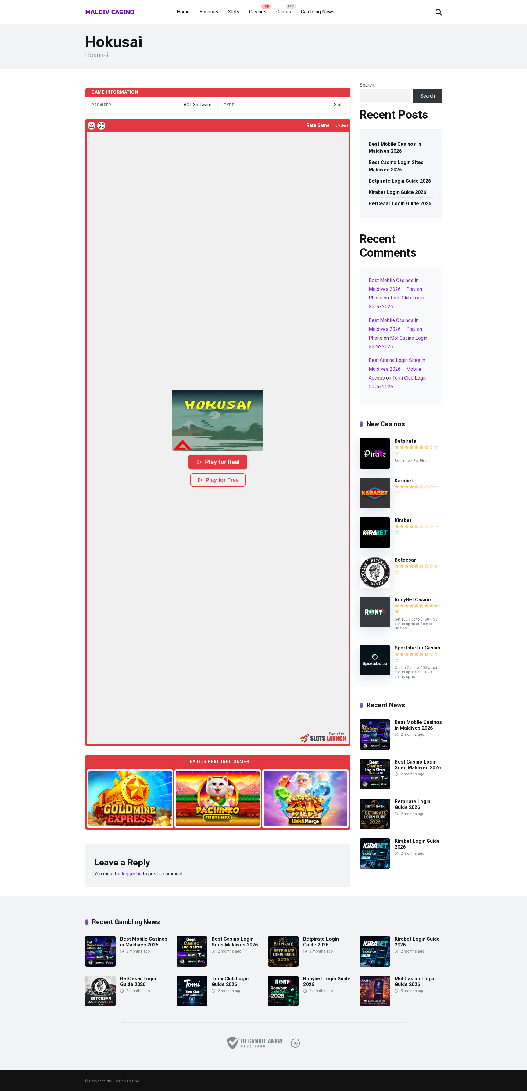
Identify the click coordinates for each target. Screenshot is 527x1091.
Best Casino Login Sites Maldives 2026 (396, 165)
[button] (218, 420)
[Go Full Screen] (101, 126)
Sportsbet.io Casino (417, 648)
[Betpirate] (375, 467)
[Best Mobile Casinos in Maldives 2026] (375, 748)
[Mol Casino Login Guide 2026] (375, 1004)
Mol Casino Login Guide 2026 (414, 981)
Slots (233, 12)
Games (283, 12)
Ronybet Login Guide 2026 (326, 981)
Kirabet (403, 520)
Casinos (258, 12)
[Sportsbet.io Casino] (375, 674)
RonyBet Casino (413, 600)
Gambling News (318, 12)
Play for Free (222, 480)
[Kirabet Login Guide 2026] (375, 867)
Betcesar (405, 560)
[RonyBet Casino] (375, 625)
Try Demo (130, 798)
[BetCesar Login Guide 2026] (100, 1004)
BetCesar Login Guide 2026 (400, 203)
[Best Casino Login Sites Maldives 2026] (375, 788)
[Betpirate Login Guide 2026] (375, 827)
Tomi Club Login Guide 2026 (230, 981)
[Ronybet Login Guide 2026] (283, 1004)
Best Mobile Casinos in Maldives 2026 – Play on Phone (395, 289)
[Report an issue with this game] (91, 126)
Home (183, 12)
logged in (132, 874)
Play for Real (222, 462)
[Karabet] (375, 507)
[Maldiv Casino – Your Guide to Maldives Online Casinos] (110, 10)
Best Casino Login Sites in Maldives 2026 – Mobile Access (397, 369)
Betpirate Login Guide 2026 (400, 181)
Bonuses (208, 12)
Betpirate (405, 441)
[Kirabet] (375, 546)
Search (367, 85)
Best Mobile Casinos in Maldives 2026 (395, 147)
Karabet (404, 481)
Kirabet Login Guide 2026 (397, 192)
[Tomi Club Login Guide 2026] (192, 1004)
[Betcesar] (375, 586)
